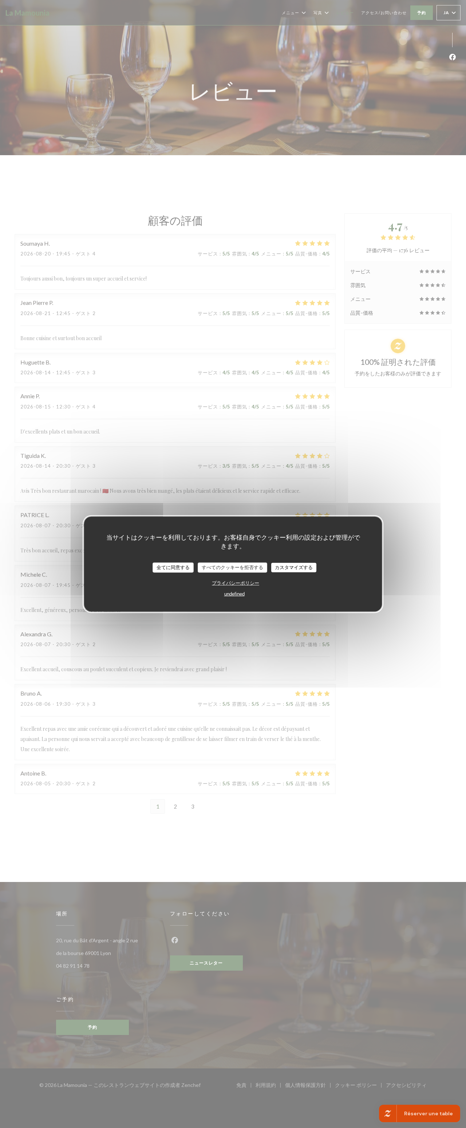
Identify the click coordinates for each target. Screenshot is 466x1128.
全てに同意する (173, 567)
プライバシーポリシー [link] (235, 582)
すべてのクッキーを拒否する (232, 567)
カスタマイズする (294, 567)
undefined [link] (234, 593)
